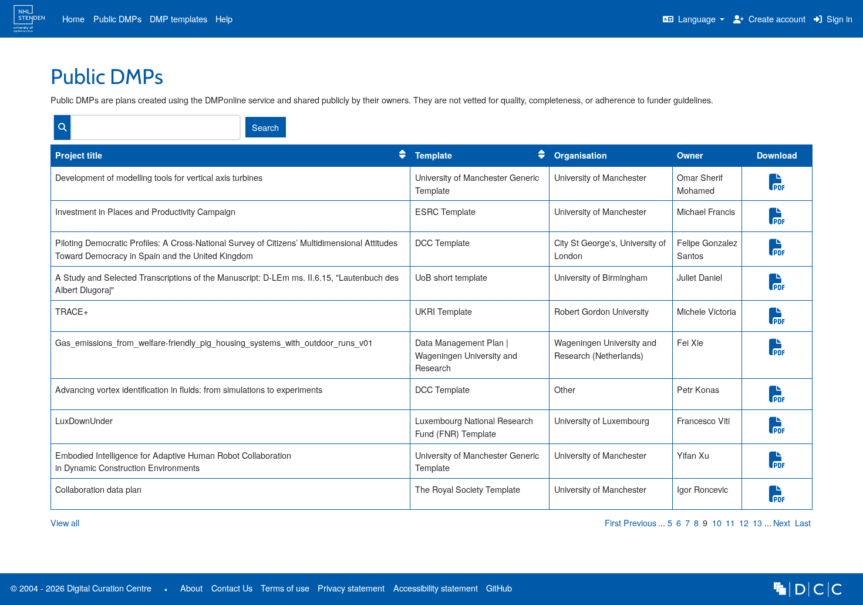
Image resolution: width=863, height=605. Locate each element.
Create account (775, 18)
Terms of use (285, 588)
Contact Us (231, 588)
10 (717, 522)
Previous (639, 522)
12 (744, 522)
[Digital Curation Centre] (807, 588)
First (613, 522)
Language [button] (697, 18)
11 (730, 522)
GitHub (497, 590)
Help (223, 18)
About (191, 588)
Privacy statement (351, 588)
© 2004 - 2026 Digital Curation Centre (78, 590)
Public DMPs (117, 18)
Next (781, 522)
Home (73, 18)
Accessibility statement (435, 588)
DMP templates (178, 18)
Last (803, 522)
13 (757, 522)
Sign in (838, 18)
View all (64, 522)
